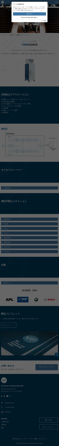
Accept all (29, 14)
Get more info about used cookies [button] (29, 17)
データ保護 (43, 20)
